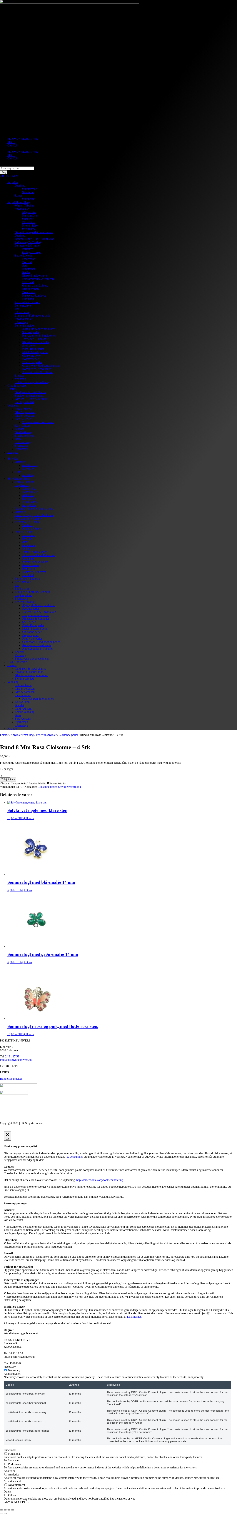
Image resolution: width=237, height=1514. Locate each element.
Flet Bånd (28, 282)
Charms (11, 388)
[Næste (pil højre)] (5, 1513)
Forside (4, 734)
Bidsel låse (28, 222)
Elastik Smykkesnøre (34, 275)
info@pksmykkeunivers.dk (16, 1059)
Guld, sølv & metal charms (30, 392)
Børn (18, 438)
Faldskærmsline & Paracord (38, 278)
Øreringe (20, 185)
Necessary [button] (10, 1366)
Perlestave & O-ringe (27, 245)
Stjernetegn (21, 322)
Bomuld (27, 262)
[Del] (8, 1509)
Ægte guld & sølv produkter (38, 328)
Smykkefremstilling (18, 202)
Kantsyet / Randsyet (34, 295)
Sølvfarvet (28, 192)
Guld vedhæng (23, 432)
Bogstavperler (30, 358)
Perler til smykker (25, 325)
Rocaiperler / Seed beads (36, 368)
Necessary (14, 1370)
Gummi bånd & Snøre (35, 285)
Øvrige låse (29, 228)
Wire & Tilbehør (24, 205)
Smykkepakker (23, 318)
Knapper (12, 452)
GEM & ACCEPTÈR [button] (16, 1501)
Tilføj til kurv (8, 779)
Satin (25, 265)
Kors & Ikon (22, 425)
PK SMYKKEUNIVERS (22, 138)
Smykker (12, 182)
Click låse (28, 218)
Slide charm (22, 312)
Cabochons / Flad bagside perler (41, 365)
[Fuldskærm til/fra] (5, 1509)
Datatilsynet (134, 1316)
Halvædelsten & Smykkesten (39, 335)
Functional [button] (10, 1450)
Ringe (18, 195)
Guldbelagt (28, 198)
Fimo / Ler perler (32, 362)
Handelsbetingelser (11, 1078)
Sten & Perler (23, 418)
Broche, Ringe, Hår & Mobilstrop (34, 238)
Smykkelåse (22, 208)
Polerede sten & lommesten (38, 422)
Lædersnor (28, 258)
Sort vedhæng (23, 442)
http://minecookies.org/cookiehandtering (99, 1180)
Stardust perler (30, 332)
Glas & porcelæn (17, 385)
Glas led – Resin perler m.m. (31, 398)
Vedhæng (20, 378)
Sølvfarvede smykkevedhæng (32, 382)
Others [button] (7, 1491)
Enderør (19, 375)
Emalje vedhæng (24, 435)
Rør (17, 308)
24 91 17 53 (12, 1056)
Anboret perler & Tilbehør (37, 372)
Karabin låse (29, 215)
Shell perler (29, 345)
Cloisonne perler (31, 355)
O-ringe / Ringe (31, 252)
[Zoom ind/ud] (1, 1509)
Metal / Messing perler (35, 352)
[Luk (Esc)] (12, 1509)
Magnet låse (29, 212)
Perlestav (27, 248)
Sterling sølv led (24, 402)
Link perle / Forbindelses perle (32, 315)
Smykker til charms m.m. (29, 395)
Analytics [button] (9, 1470)
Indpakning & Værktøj (28, 242)
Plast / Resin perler (33, 348)
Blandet (19, 428)
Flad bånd (28, 298)
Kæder (26, 272)
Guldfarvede (29, 188)
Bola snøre (28, 292)
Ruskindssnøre (30, 288)
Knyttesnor (28, 268)
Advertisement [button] (12, 1481)
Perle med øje (23, 305)
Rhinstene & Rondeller (35, 342)
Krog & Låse (30, 225)
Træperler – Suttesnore (35, 338)
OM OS (12, 145)
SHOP (11, 142)
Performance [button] (11, 1460)
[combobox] (17, 168)
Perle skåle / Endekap (27, 302)
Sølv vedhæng (23, 408)
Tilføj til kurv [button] (26, 818)
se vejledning (74, 1156)
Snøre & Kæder (24, 255)
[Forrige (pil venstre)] (1, 1513)
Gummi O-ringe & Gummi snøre (34, 232)
